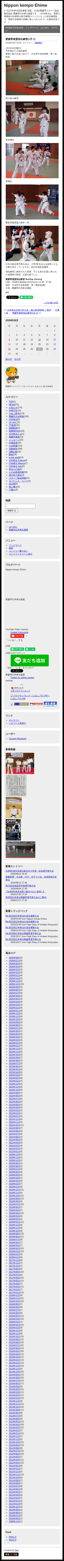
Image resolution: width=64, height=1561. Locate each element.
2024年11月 (14, 1016)
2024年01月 (14, 1045)
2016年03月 (14, 1322)
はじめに (45, 27)
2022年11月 (14, 1087)
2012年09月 (14, 1445)
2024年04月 (14, 1037)
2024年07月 (14, 1028)
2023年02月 (14, 1078)
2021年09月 (14, 1128)
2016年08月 (14, 1307)
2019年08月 (14, 1201)
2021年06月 (14, 1137)
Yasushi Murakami (17, 738)
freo (17, 1550)
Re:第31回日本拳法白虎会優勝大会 (22, 916)
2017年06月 (14, 1278)
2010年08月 (14, 1512)
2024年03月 (14, 1040)
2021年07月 (14, 1134)
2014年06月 (14, 1383)
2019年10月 (14, 1195)
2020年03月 (14, 1181)
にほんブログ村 (18, 698)
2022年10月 (14, 1090)
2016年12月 (14, 1295)
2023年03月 (14, 1075)
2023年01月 (14, 1081)
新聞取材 (13, 428)
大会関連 (13, 446)
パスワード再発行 (17, 723)
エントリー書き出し (18, 551)
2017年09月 (14, 1269)
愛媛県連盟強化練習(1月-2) (25, 313)
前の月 (9, 359)
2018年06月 (14, 1242)
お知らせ (13, 407)
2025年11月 (14, 981)
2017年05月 (14, 1280)
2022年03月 (14, 1110)
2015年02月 (14, 1360)
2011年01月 (14, 1504)
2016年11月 (14, 1298)
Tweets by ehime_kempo (22, 677)
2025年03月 (14, 1005)
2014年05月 (14, 1386)
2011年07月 (14, 1486)
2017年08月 (14, 1272)
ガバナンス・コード (18, 481)
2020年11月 (14, 1157)
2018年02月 (14, 1254)
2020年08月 (14, 1166)
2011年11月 (14, 1474)
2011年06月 (14, 1489)
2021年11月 (14, 1122)
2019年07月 (14, 1204)
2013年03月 (14, 1427)
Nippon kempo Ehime (25, 5)
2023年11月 (14, 1051)
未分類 (12, 484)
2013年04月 (14, 1424)
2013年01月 (14, 1433)
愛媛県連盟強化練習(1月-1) (20, 39)
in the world (14, 457)
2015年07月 (14, 1345)
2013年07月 (14, 1416)
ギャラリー (14, 720)
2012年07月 (14, 1451)
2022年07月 (14, 1098)
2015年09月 (14, 1339)
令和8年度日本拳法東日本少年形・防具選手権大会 (30, 871)
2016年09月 (14, 1304)
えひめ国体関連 (16, 472)
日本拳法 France (17, 460)
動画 (11, 454)
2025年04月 (14, 1002)
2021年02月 (14, 1148)
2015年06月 (14, 1348)
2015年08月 (14, 1342)
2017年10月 (14, 1266)
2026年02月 (14, 972)
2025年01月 (14, 1010)
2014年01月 (14, 1398)
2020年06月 (14, 1172)
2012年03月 (14, 1462)
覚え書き (13, 487)
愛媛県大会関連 (16, 416)
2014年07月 (14, 1380)
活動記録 (13, 451)
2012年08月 (14, 1448)
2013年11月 (14, 1404)
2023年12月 (14, 1048)
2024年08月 (14, 1025)
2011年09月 (14, 1480)
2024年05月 (14, 1034)
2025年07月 (14, 993)
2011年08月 (14, 1483)
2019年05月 (14, 1210)
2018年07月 (14, 1239)
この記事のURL (51, 303)
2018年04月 (14, 1248)
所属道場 (13, 443)
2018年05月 (14, 1245)
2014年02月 (14, 1395)
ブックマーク (15, 545)
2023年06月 (14, 1066)
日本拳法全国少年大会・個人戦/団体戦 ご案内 (29, 310)
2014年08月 (14, 1377)
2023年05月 (14, 1069)
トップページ (32, 27)
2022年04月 (14, 1107)
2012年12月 (14, 1436)
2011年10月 (14, 1477)
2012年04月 (14, 1460)
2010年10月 (14, 1507)
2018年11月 (14, 1228)
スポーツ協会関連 (17, 478)
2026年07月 (14, 960)
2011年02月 (14, 1501)
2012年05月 (14, 1457)
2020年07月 (14, 1169)
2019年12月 (14, 1189)
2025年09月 (14, 987)
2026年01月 (14, 975)
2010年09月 (14, 1510)
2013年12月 (14, 1401)
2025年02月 (14, 1007)
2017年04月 (14, 1283)
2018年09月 (14, 1233)
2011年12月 (14, 1471)
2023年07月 (14, 1063)
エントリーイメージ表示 (20, 554)
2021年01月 (14, 1151)
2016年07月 (14, 1310)
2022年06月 (14, 1101)
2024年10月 (14, 1019)
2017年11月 (14, 1263)
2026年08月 (14, 957)
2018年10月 (14, 1231)
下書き (12, 489)
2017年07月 (14, 1275)
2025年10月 (14, 984)
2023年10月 (14, 1054)
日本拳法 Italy (15, 466)
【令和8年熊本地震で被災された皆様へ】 (25, 891)
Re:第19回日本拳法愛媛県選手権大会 (23, 933)
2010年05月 (14, 1518)
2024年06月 (14, 1031)
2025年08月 (14, 990)
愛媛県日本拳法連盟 (18, 529)
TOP (11, 401)
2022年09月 (14, 1093)
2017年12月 (14, 1260)
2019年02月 (14, 1219)
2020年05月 (14, 1175)
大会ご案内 (14, 413)
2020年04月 (14, 1178)
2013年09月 (14, 1410)
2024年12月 (14, 1013)
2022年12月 (14, 1084)
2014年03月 (14, 1392)
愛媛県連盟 (14, 437)
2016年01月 (14, 1327)
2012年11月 (14, 1439)
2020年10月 (14, 1160)
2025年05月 (14, 999)
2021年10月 (14, 1125)
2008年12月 (14, 1521)
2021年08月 (14, 1131)
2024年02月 (14, 1043)
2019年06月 (14, 1207)
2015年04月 (14, 1354)
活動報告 (38, 43)
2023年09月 (14, 1057)
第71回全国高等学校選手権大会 (21, 885)
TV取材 (12, 425)
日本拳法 (13, 419)
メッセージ (14, 440)
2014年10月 (14, 1371)
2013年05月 (14, 1421)
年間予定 (13, 410)
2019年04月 (14, 1213)
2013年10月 (14, 1407)
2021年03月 (14, 1145)
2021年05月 (14, 1139)
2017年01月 (14, 1292)
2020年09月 (14, 1163)
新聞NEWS (14, 431)
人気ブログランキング (20, 691)
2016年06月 (14, 1313)
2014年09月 (14, 1374)
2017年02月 (14, 1289)
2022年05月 (14, 1104)
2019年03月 (14, 1216)
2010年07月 (14, 1515)
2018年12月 (14, 1225)
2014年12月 (14, 1366)
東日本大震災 (15, 475)
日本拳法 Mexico (17, 463)
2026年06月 (14, 963)
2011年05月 (14, 1492)
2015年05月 (14, 1351)
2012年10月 (14, 1442)
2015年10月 (14, 1336)
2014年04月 (14, 1389)
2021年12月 (14, 1119)
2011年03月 (14, 1498)
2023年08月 (14, 1060)
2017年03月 (14, 1286)
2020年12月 (14, 1154)
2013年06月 (14, 1419)
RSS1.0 (12, 1537)
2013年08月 (14, 1413)
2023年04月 (14, 1072)
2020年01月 (14, 1187)
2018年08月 (14, 1236)
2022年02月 (14, 1113)
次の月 (17, 359)
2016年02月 (14, 1325)
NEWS (12, 404)
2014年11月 (14, 1369)
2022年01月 (14, 1116)
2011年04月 (14, 1495)
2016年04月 (14, 1319)
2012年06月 (14, 1454)
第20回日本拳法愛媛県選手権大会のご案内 (26, 897)
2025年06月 (14, 996)
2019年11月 (14, 1192)
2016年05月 (14, 1316)
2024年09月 (14, 1022)
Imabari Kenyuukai (14, 27)
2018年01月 (14, 1257)
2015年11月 (14, 1333)
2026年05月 (14, 966)
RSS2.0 (12, 1540)
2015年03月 (14, 1357)
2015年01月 (14, 1363)
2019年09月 (14, 1198)
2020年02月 (14, 1184)
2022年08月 (14, 1096)
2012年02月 (14, 1465)
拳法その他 (14, 469)
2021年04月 (14, 1142)
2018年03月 (14, 1251)
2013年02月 (14, 1430)
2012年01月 (14, 1468)
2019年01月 (14, 1222)
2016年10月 (14, 1301)
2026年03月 (14, 969)
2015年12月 (14, 1330)
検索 (11, 548)
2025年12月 (14, 978)
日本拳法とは (15, 434)
